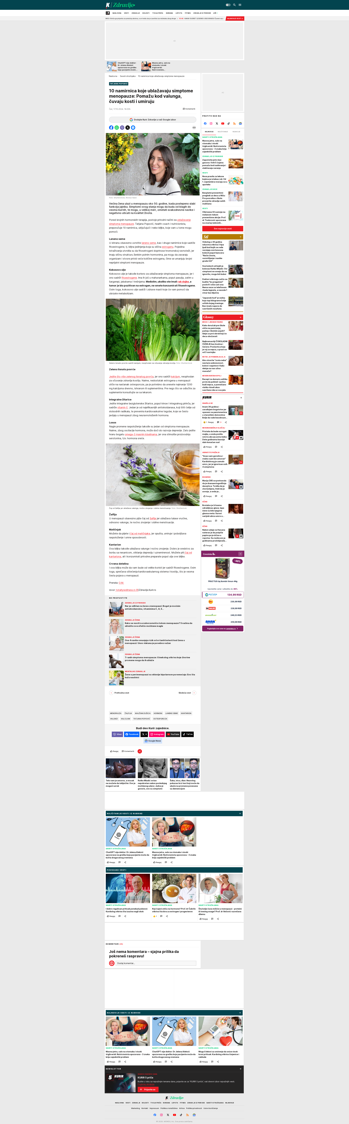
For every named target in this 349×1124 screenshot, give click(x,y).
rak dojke (183, 281)
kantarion (186, 713)
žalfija (128, 713)
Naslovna (113, 76)
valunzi (114, 719)
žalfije (153, 518)
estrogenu (167, 246)
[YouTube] (223, 123)
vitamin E (122, 407)
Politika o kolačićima (169, 1108)
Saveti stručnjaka (128, 76)
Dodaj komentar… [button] (126, 963)
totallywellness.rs (125, 590)
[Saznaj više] (240, 1069)
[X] (217, 123)
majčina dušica (143, 713)
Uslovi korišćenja (211, 1108)
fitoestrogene (129, 277)
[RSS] (234, 123)
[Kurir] (120, 4)
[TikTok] (228, 123)
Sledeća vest (185, 693)
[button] (189, 109)
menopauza (115, 713)
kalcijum (175, 376)
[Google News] (240, 123)
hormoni (158, 713)
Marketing (135, 1108)
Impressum (154, 1108)
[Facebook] (205, 123)
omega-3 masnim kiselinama (141, 434)
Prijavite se (149, 1089)
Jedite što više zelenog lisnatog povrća (131, 376)
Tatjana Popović (141, 719)
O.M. (121, 582)
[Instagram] (211, 123)
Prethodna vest (122, 693)
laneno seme (149, 242)
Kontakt (145, 1108)
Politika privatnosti (194, 1108)
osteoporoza (160, 719)
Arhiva (182, 1108)
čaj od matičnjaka (140, 533)
